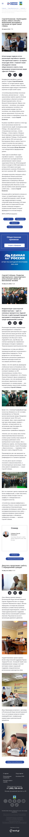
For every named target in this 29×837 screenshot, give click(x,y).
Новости (22, 8)
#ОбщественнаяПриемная (14, 762)
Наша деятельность (13, 8)
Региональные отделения (7, 777)
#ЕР (8, 219)
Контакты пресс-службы (8, 781)
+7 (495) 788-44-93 (15, 788)
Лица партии (19, 773)
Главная (4, 8)
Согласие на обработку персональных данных (14, 822)
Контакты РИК (20, 776)
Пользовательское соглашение (14, 817)
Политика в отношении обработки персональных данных (15, 820)
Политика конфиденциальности (14, 818)
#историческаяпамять (15, 227)
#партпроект (20, 219)
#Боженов (14, 223)
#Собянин (14, 554)
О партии (5, 773)
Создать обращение (14, 245)
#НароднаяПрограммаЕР (15, 558)
